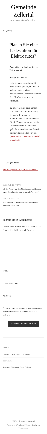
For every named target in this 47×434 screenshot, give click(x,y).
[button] (23, 69)
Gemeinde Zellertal (27, 421)
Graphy (34, 425)
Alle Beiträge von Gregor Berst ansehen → (20, 169)
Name (5, 271)
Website (7, 296)
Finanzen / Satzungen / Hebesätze (16, 354)
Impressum (7, 361)
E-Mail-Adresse (10, 283)
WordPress (20, 425)
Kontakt (6, 348)
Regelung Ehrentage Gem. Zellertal (17, 367)
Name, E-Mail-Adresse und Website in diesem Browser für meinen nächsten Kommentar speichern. (23, 311)
